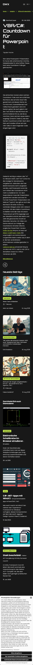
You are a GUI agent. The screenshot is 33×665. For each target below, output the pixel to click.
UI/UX (5, 491)
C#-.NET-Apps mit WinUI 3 (14, 498)
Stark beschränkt (15, 558)
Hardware (7, 298)
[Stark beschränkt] (16, 537)
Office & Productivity (24, 11)
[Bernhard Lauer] (4, 20)
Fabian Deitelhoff (8, 392)
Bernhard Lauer (11, 20)
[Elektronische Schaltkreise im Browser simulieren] (16, 417)
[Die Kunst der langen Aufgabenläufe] (16, 366)
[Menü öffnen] (24, 4)
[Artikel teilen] (5, 265)
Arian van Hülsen (8, 308)
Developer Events (10, 337)
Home (5, 11)
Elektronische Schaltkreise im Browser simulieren (13, 439)
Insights (12, 11)
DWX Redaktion (7, 350)
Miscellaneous (8, 258)
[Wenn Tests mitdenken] (16, 286)
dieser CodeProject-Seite (12, 233)
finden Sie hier (8, 230)
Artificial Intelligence (11, 378)
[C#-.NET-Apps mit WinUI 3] (16, 477)
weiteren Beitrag (9, 247)
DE (28, 4)
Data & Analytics (10, 551)
